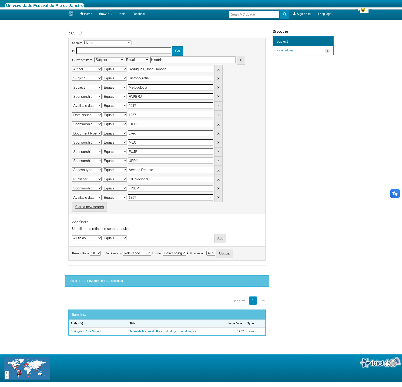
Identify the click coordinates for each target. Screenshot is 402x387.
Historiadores (284, 50)
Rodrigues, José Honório (86, 331)
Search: (77, 43)
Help (122, 14)
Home (87, 14)
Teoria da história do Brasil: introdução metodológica (163, 331)
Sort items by (113, 253)
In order (157, 253)
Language (324, 14)
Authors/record (196, 253)
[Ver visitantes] (27, 368)
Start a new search (89, 207)
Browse (104, 14)
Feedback (139, 14)
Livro (251, 331)
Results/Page (80, 253)
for (73, 51)
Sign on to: (304, 14)
